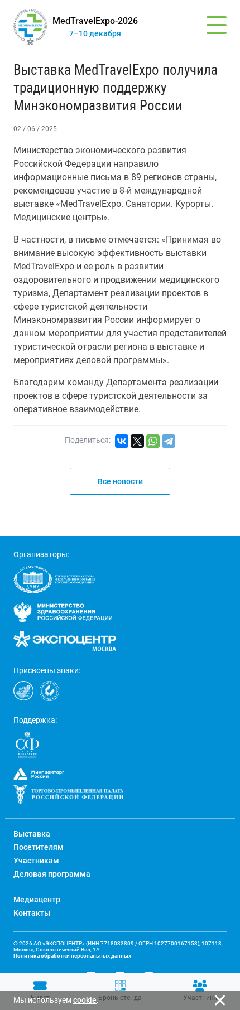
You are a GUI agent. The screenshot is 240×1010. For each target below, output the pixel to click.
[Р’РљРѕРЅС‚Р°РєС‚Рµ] (121, 441)
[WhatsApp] (153, 441)
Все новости (120, 481)
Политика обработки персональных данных (72, 956)
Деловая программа (51, 873)
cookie (85, 999)
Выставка (31, 833)
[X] (137, 441)
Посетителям (38, 847)
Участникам (36, 860)
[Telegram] (168, 441)
